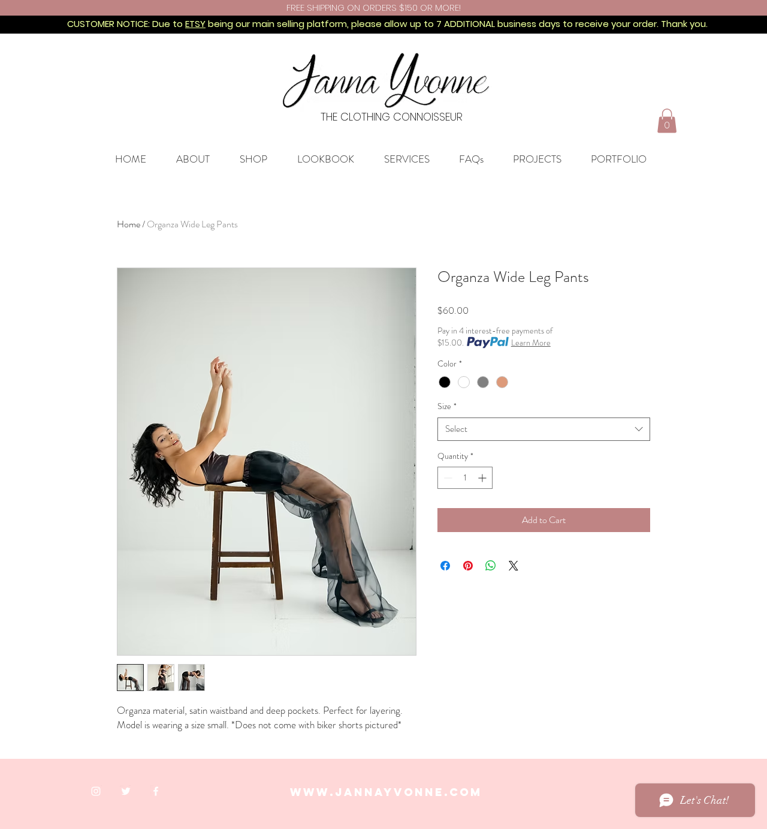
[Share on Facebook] (445, 565)
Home (128, 224)
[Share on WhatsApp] (491, 565)
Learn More (531, 343)
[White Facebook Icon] (156, 791)
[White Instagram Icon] (96, 791)
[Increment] (483, 477)
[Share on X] (513, 565)
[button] (667, 121)
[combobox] (543, 429)
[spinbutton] (465, 477)
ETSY (195, 23)
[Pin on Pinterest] (468, 565)
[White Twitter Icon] (126, 791)
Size (447, 406)
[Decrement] (446, 477)
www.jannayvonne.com (386, 792)
